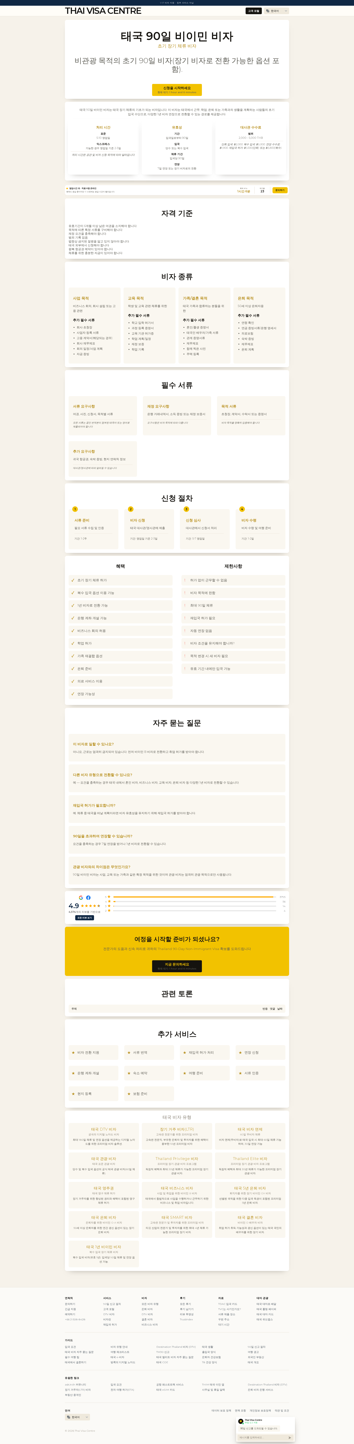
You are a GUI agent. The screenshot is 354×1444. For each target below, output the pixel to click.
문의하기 (280, 190)
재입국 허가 (110, 1324)
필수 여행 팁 (72, 1357)
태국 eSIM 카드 (165, 1389)
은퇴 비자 (147, 1309)
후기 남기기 (187, 1309)
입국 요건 (70, 1346)
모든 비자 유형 (150, 1304)
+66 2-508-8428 (75, 1319)
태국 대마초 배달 (266, 1304)
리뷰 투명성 (187, 1314)
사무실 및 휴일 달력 (213, 1389)
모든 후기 (185, 1304)
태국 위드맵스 (265, 1319)
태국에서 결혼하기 (75, 1362)
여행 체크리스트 (120, 1352)
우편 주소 (223, 1319)
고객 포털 (253, 11)
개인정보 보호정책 (260, 1410)
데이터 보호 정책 (221, 1410)
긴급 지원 (70, 1309)
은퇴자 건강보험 (211, 1357)
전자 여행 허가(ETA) (122, 1389)
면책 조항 (240, 1410)
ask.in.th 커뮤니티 (75, 1384)
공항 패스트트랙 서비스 (170, 1384)
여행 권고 (253, 1352)
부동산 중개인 (73, 1395)
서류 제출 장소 (226, 1314)
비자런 (107, 1319)
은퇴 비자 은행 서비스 (260, 1389)
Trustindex (186, 1319)
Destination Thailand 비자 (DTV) (176, 1346)
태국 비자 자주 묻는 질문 (79, 1352)
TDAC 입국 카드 (227, 1304)
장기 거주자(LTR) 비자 (78, 1389)
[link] (177, 190)
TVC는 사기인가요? (229, 1309)
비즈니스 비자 (150, 1324)
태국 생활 (207, 1346)
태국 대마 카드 (265, 1314)
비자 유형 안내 (119, 1346)
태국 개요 (253, 1362)
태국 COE (162, 1362)
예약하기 (70, 1314)
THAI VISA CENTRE (103, 10)
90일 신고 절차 (112, 1304)
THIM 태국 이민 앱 (213, 1384)
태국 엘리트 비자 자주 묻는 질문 (175, 1357)
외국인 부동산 (256, 1357)
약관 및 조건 (282, 1410)
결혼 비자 (147, 1319)
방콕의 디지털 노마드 (123, 1362)
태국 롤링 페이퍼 (266, 1309)
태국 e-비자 (117, 1357)
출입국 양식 (209, 1352)
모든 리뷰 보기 (84, 917)
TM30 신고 (162, 1352)
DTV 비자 (108, 1314)
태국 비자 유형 (177, 1117)
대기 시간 (223, 1324)
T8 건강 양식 (209, 1362)
